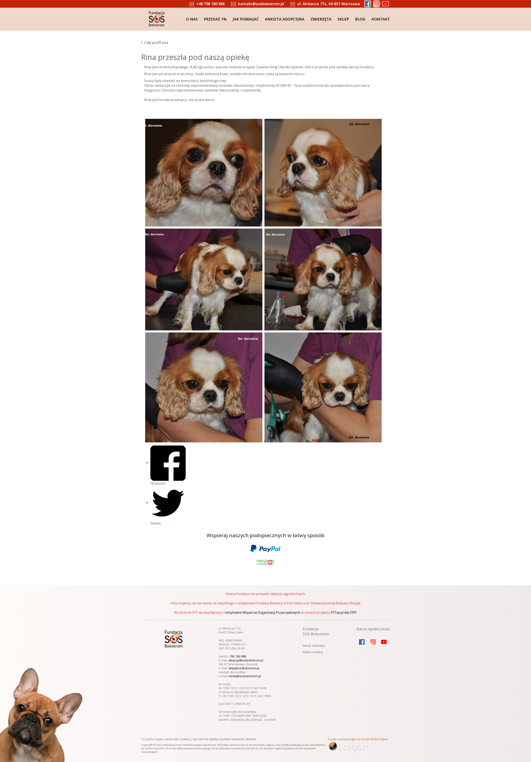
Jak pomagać (246, 19)
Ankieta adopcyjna (284, 19)
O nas (192, 19)
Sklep (343, 19)
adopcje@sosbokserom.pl (245, 660)
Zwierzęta (321, 19)
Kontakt (380, 19)
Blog (360, 19)
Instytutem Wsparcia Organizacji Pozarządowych (262, 612)
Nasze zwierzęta (314, 646)
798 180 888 (238, 656)
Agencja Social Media (364, 739)
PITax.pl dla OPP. (344, 612)
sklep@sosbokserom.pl (243, 668)
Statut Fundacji (313, 652)
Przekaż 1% (215, 19)
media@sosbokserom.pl (244, 676)
